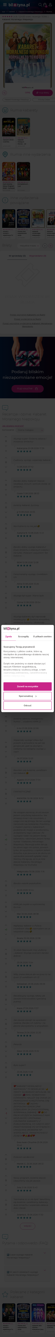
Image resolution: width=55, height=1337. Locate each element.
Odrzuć (27, 705)
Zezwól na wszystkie (27, 686)
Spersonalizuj (26, 696)
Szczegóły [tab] (23, 636)
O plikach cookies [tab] (42, 636)
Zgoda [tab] (8, 636)
